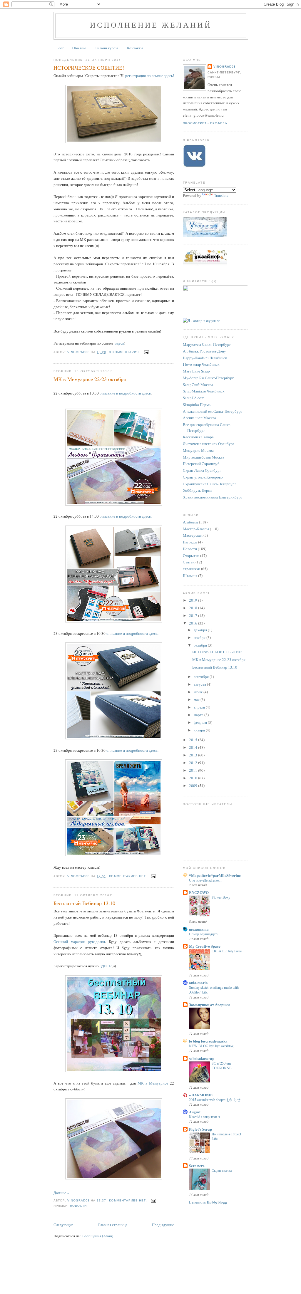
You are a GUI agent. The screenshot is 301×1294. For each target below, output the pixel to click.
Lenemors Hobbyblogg (208, 1202)
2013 (193, 755)
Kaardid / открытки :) (204, 1116)
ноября (200, 637)
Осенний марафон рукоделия (79, 941)
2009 (193, 785)
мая (197, 699)
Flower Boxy (221, 897)
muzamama (199, 929)
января (200, 730)
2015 (193, 739)
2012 (193, 762)
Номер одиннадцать (203, 934)
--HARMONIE (201, 1094)
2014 (193, 747)
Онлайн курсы (106, 48)
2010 (193, 778)
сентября (202, 676)
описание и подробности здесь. (126, 516)
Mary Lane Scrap (196, 371)
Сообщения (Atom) (97, 1235)
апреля (200, 707)
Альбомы (190, 522)
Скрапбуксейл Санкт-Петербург (209, 483)
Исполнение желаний (151, 25)
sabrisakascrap (201, 1058)
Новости (78, 1205)
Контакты (135, 48)
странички (191, 568)
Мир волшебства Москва (203, 457)
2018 (193, 607)
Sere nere (197, 1165)
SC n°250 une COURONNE (222, 1065)
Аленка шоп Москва (199, 417)
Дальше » (61, 1192)
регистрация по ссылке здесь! (149, 75)
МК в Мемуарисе (154, 1083)
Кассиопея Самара (198, 436)
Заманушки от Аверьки (209, 1004)
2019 (193, 600)
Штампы (190, 575)
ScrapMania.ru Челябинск (203, 391)
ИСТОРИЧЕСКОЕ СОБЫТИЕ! (88, 67)
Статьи (189, 562)
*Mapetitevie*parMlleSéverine (215, 875)
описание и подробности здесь (125, 393)
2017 (193, 615)
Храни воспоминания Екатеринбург (212, 497)
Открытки (191, 555)
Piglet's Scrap (200, 1129)
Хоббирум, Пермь (197, 490)
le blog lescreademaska (208, 1041)
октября (201, 645)
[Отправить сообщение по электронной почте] (146, 352)
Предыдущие (163, 1224)
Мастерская (193, 535)
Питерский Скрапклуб (201, 463)
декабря (201, 629)
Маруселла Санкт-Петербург (207, 344)
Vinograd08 (224, 66)
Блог (60, 48)
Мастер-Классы (196, 528)
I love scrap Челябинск (201, 364)
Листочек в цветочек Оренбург (208, 443)
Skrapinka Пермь (196, 404)
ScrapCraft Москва (198, 384)
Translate (221, 195)
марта (199, 714)
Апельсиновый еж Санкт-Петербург (212, 411)
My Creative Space (204, 946)
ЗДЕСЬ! (105, 966)
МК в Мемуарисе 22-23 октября (89, 378)
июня (198, 691)
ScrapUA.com (193, 397)
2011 (193, 770)
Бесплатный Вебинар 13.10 (84, 903)
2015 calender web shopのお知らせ (214, 1099)
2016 (193, 623)
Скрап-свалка (222, 1170)
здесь (119, 343)
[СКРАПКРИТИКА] (216, 303)
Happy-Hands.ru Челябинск (205, 357)
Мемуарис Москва (198, 450)
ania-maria (198, 982)
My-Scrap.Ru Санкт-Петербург (208, 377)
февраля (201, 722)
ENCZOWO (199, 892)
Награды (190, 542)
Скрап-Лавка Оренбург (202, 470)
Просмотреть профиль (205, 123)
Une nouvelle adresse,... (205, 880)
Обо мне (79, 48)
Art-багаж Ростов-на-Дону (204, 351)
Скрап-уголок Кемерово (203, 477)
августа (200, 684)
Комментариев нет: (128, 876)
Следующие (63, 1224)
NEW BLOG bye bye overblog (211, 1045)
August (194, 1112)
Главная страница (112, 1224)
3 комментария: (125, 352)
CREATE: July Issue (227, 951)
